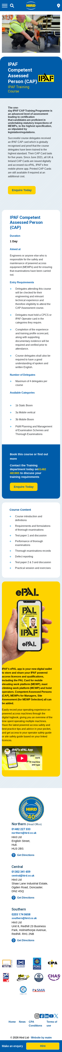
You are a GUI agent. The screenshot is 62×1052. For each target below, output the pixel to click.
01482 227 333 (21, 829)
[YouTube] (51, 1016)
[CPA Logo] (54, 964)
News (22, 1021)
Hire (43, 1046)
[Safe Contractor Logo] (38, 978)
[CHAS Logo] (54, 977)
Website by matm (41, 1037)
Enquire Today (22, 190)
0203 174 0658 (21, 914)
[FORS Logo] (38, 964)
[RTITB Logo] (7, 964)
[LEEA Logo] (7, 978)
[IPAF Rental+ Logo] (23, 978)
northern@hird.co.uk (24, 832)
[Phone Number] (58, 5)
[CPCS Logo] (23, 991)
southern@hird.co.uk (24, 918)
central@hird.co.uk (23, 875)
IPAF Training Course (18, 89)
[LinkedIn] (46, 1016)
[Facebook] (41, 1016)
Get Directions (25, 855)
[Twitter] (56, 1016)
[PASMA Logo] (38, 991)
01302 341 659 (21, 871)
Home (12, 1021)
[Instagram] (37, 1016)
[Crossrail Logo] (23, 964)
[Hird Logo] (31, 5)
